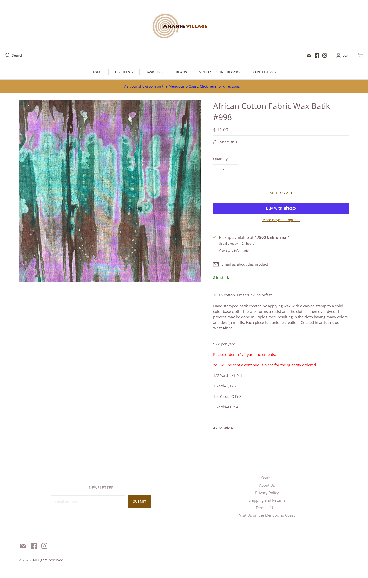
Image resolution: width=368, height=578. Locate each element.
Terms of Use (267, 507)
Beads (181, 72)
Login (347, 55)
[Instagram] (324, 55)
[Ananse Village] (184, 25)
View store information (234, 250)
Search (17, 55)
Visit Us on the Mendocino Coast (267, 515)
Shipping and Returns (267, 500)
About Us (267, 485)
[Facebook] (316, 55)
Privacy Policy (267, 492)
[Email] (309, 55)
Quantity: (221, 158)
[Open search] (7, 55)
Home (97, 72)
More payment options (281, 219)
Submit (139, 501)
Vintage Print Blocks (219, 72)
